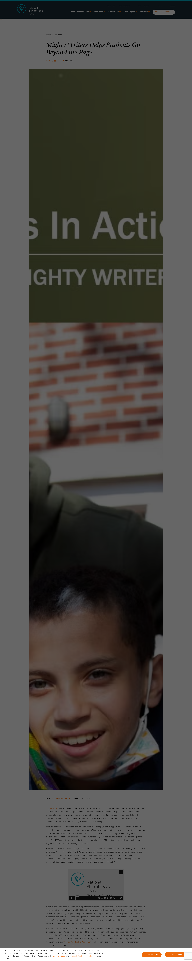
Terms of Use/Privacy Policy (81, 956)
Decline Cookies (175, 955)
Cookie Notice (59, 956)
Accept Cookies (151, 955)
